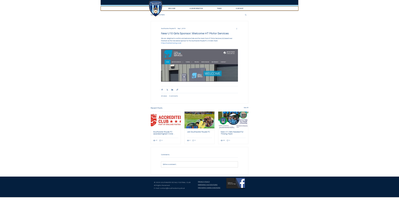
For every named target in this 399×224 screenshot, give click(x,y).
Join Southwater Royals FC (198, 132)
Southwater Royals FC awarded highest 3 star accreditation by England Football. (164, 133)
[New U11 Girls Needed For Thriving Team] (233, 120)
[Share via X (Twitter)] (167, 90)
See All (246, 107)
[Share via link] (177, 90)
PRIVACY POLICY (204, 182)
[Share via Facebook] (162, 90)
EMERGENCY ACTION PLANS (207, 185)
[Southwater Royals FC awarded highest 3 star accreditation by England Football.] (166, 120)
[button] (196, 8)
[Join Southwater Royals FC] (200, 120)
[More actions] (236, 28)
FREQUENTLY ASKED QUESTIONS (209, 188)
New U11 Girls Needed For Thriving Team (232, 133)
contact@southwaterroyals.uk (172, 188)
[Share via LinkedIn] (172, 90)
